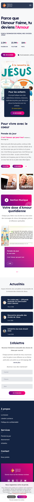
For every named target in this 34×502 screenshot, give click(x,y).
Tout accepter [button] (22, 497)
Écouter (5, 166)
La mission (4, 415)
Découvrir (9, 55)
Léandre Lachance (7, 418)
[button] (5, 166)
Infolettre (4, 443)
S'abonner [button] (17, 166)
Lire (10, 263)
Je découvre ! (17, 113)
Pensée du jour (6, 436)
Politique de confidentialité (9, 422)
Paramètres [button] (11, 497)
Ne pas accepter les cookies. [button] (17, 500)
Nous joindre (5, 457)
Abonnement (5, 439)
